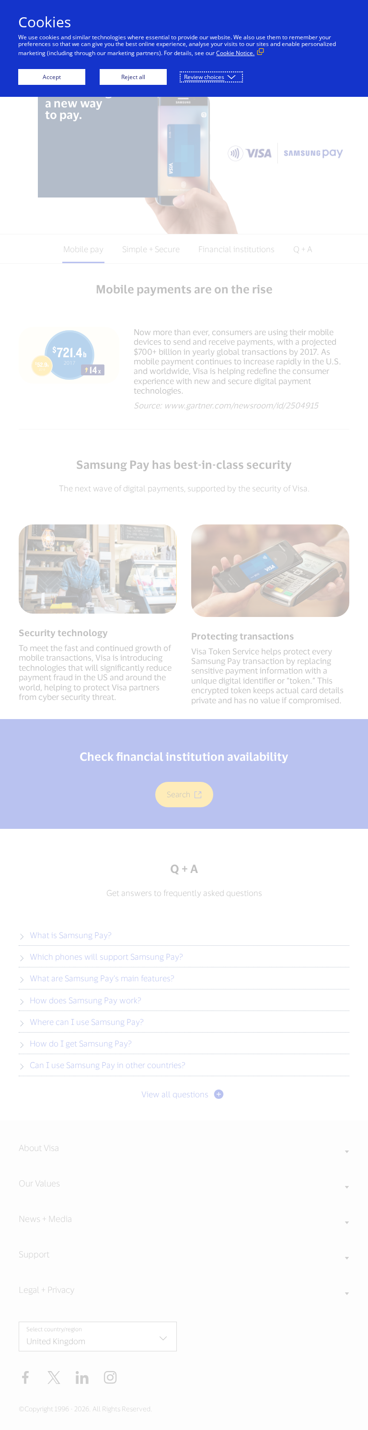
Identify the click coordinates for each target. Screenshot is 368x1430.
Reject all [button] (133, 77)
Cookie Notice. (235, 53)
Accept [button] (52, 77)
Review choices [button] (204, 77)
